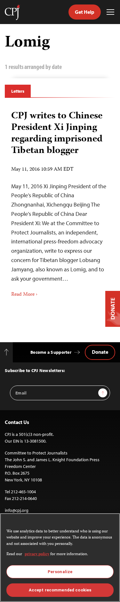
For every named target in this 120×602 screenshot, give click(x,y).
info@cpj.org (16, 510)
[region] (60, 557)
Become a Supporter (50, 352)
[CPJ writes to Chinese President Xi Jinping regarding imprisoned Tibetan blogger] (60, 202)
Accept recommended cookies (60, 590)
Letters (17, 91)
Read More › (24, 295)
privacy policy (37, 554)
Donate (100, 352)
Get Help (84, 12)
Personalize (60, 571)
